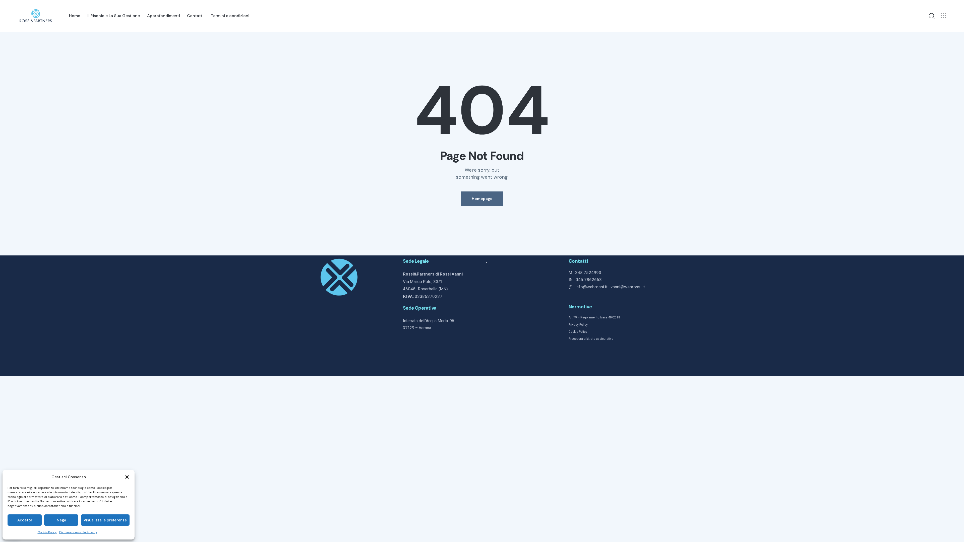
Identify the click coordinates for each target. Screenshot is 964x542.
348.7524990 (588, 272)
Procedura (576, 339)
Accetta (24, 520)
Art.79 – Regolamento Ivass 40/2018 (594, 317)
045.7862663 (589, 279)
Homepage (482, 198)
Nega (61, 520)
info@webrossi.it (593, 286)
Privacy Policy (578, 324)
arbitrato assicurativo (598, 339)
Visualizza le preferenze (105, 520)
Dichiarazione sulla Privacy (78, 532)
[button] (127, 477)
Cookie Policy (47, 532)
